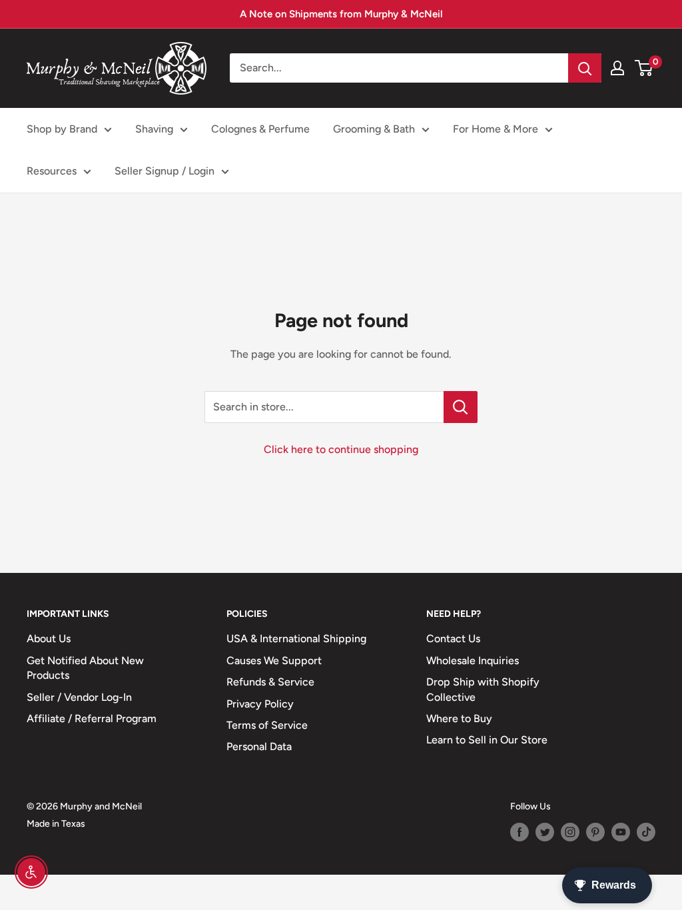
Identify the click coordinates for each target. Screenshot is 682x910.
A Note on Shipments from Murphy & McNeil (341, 14)
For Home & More (495, 129)
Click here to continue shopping (341, 449)
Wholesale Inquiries (472, 660)
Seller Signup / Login (164, 171)
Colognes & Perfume (260, 129)
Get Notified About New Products (85, 668)
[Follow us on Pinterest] (595, 832)
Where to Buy (459, 718)
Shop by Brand (62, 129)
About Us (49, 638)
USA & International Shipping (296, 638)
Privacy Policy (260, 703)
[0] (644, 68)
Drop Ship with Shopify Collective (482, 689)
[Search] (584, 68)
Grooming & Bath (374, 129)
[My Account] (617, 68)
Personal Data (259, 746)
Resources (52, 171)
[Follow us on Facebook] (519, 832)
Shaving (154, 129)
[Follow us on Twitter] (544, 832)
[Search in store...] (461, 407)
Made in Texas (56, 823)
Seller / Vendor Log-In (79, 697)
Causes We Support (274, 660)
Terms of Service (267, 725)
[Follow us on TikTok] (646, 832)
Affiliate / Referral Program (92, 718)
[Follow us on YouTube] (620, 832)
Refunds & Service (270, 682)
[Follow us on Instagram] (570, 832)
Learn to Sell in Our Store (486, 739)
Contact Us (453, 638)
